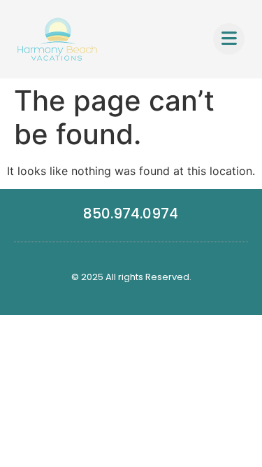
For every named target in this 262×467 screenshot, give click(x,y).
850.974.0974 (130, 213)
